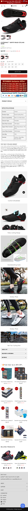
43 (2, 67)
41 (19, 64)
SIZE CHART (11, 61)
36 (2, 64)
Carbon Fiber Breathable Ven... (21, 463)
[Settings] (22, 6)
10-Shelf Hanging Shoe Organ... (21, 401)
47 (15, 67)
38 (8, 64)
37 (5, 64)
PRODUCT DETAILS (7, 101)
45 (9, 67)
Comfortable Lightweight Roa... (7, 463)
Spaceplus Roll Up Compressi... (21, 440)
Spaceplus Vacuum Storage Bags (20, 420)
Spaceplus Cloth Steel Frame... (7, 440)
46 (12, 67)
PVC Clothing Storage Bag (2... (21, 381)
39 (12, 64)
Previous (2, 21)
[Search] (4, 6)
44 (5, 67)
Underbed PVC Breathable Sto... (7, 401)
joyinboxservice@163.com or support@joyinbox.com (11, 479)
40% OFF (3, 369)
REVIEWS (4, 357)
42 (22, 64)
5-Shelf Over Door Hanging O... (7, 420)
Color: (4, 54)
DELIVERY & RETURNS (7, 353)
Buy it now (14, 76)
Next (26, 21)
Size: (7, 61)
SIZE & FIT (4, 349)
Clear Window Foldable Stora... (7, 381)
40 (15, 64)
